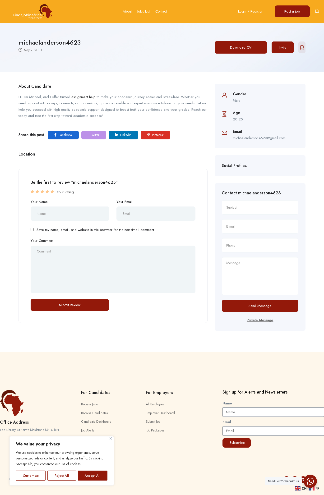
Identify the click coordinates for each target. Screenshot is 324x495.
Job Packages (155, 430)
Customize (31, 475)
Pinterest (157, 135)
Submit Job (153, 421)
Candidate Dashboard (96, 421)
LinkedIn (125, 135)
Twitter (94, 135)
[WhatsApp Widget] (310, 481)
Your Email (124, 201)
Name (227, 403)
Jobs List (143, 11)
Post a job (292, 11)
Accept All (93, 475)
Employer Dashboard (160, 413)
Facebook (65, 135)
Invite (282, 47)
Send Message (260, 305)
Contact (161, 11)
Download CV (240, 47)
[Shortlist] (301, 47)
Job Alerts (87, 430)
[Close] (111, 438)
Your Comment (42, 240)
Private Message (260, 320)
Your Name (39, 201)
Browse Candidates (94, 413)
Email (226, 422)
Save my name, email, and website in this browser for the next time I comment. (96, 229)
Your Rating (65, 192)
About (127, 11)
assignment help (83, 97)
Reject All (62, 475)
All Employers (155, 404)
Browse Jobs (89, 404)
